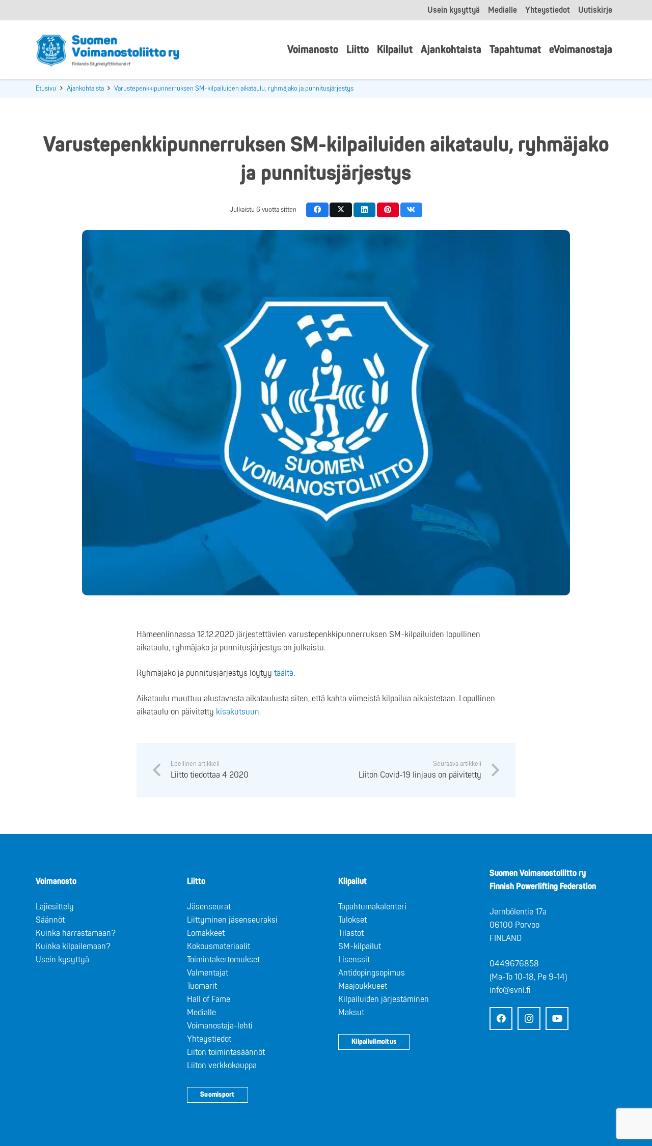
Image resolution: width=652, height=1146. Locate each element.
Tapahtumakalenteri (372, 907)
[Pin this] (388, 210)
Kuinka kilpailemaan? (73, 946)
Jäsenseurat (209, 907)
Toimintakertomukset (223, 960)
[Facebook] (501, 1018)
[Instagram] (529, 1018)
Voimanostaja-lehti (220, 1026)
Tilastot (351, 933)
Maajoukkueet (362, 986)
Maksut (351, 1013)
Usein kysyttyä (62, 960)
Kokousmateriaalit (218, 946)
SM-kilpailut (359, 946)
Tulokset (352, 920)
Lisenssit (354, 960)
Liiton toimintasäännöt (226, 1052)
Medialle (201, 1013)
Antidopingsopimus (371, 973)
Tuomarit (202, 986)
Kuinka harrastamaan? (76, 933)
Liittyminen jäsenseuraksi (232, 920)
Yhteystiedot (209, 1039)
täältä (283, 673)
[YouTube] (557, 1018)
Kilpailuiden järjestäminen (383, 999)
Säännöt (50, 920)
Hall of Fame (208, 999)
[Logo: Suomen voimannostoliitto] (108, 50)
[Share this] (317, 210)
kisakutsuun (237, 712)
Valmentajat (207, 973)
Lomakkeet (206, 933)
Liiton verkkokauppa (222, 1066)
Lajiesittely (55, 907)
